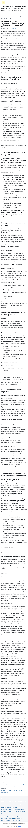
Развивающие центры (20, 6)
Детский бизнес (17, 820)
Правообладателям (6, 809)
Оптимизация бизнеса (7, 6)
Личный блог (10, 15)
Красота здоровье (16, 816)
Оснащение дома (5, 10)
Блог (2, 799)
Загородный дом (18, 8)
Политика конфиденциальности (9, 807)
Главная (3, 15)
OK (19, 826)
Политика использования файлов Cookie (11, 805)
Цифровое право (16, 10)
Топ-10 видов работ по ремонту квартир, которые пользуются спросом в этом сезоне (13, 784)
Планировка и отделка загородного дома (11, 818)
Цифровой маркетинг (7, 8)
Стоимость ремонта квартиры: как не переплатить (11, 790)
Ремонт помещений (6, 820)
